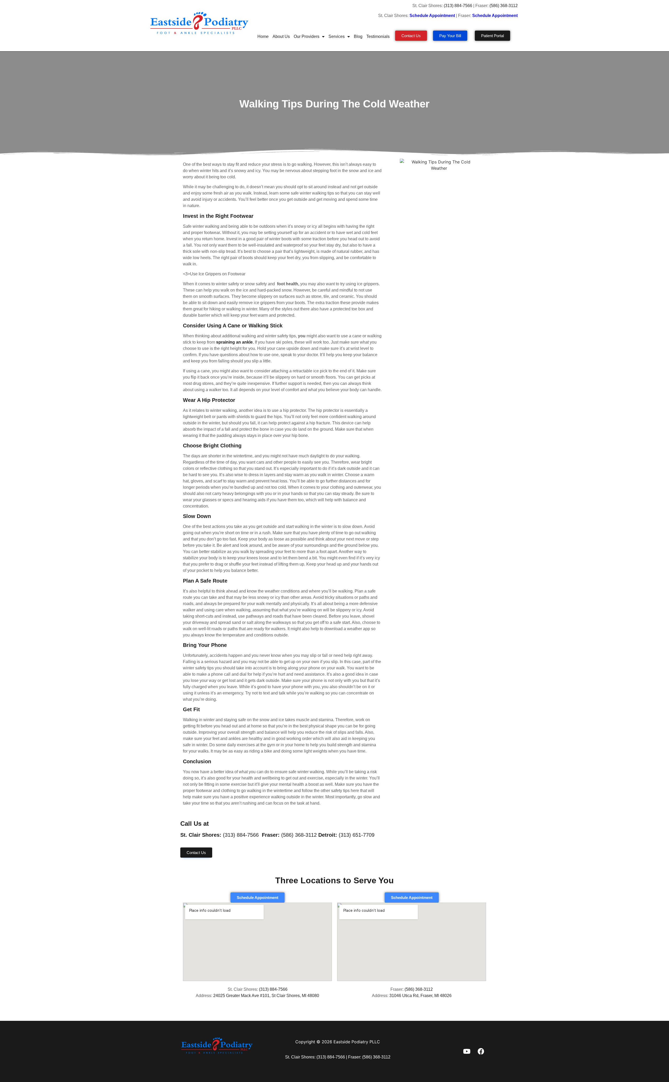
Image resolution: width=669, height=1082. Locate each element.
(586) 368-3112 (504, 5)
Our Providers (306, 36)
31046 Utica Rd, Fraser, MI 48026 (420, 995)
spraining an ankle (234, 342)
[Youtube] (466, 1051)
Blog (358, 36)
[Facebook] (481, 1051)
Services (336, 36)
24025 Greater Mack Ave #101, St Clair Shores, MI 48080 (266, 995)
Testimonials (378, 36)
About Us (281, 36)
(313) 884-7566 (458, 5)
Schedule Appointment (495, 15)
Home (263, 36)
